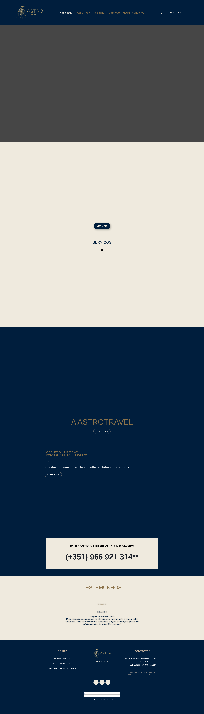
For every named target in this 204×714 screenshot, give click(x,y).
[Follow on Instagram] (107, 682)
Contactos (138, 13)
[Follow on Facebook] (96, 682)
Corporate (114, 13)
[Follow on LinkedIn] (102, 682)
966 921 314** (150, 665)
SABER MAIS (102, 431)
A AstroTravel (82, 13)
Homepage (66, 13)
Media (126, 13)
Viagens (99, 13)
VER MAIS (102, 226)
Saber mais (74, 192)
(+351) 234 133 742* (171, 12)
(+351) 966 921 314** (102, 556)
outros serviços (102, 316)
